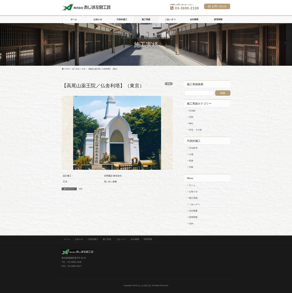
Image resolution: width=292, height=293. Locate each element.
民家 (191, 160)
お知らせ (193, 191)
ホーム (192, 185)
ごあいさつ (194, 204)
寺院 (80, 189)
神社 (191, 123)
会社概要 (193, 210)
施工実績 (193, 198)
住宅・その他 (195, 130)
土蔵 (191, 154)
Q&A (191, 223)
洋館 (191, 167)
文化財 (192, 110)
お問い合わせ (219, 6)
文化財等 (193, 148)
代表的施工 (93, 239)
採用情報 (193, 217)
